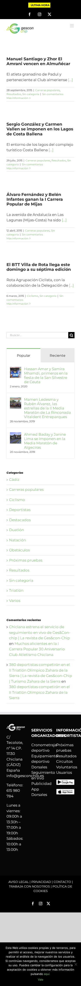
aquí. (47, 974)
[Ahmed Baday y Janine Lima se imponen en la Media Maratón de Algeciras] (15, 435)
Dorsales (39, 767)
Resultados (13, 94)
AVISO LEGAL (18, 882)
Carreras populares (47, 90)
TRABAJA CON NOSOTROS (29, 886)
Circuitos (64, 761)
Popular (23, 355)
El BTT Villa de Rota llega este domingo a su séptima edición (38, 267)
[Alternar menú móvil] (72, 25)
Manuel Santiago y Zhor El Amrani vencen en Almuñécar (38, 61)
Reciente (57, 355)
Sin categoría (30, 94)
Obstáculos (19, 550)
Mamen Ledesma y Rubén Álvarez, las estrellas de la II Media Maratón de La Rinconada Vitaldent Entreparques (47, 408)
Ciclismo (32, 295)
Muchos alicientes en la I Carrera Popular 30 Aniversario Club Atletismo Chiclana (37, 649)
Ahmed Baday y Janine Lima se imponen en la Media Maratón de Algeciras (45, 441)
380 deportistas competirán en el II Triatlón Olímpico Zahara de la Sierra (39, 692)
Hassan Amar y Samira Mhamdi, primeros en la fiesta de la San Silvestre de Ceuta (46, 375)
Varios (14, 600)
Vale (40, 979)
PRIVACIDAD (41, 882)
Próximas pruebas (25, 560)
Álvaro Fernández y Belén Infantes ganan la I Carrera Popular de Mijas (34, 199)
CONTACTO (62, 882)
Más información (17, 98)
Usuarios (64, 772)
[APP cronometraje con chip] (65, 782)
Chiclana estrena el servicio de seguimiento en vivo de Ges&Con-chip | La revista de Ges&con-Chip (39, 632)
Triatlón (16, 590)
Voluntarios (66, 767)
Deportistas (19, 510)
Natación (17, 540)
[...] (70, 80)
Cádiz (14, 479)
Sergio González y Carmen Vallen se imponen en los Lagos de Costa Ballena (39, 129)
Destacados (20, 520)
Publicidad (41, 783)
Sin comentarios (52, 94)
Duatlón (16, 530)
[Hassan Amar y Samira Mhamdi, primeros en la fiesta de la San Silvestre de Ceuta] (15, 369)
